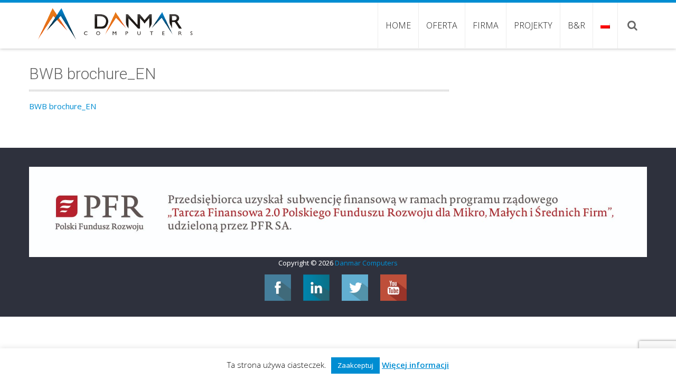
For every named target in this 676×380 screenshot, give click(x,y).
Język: (605, 25)
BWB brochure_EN (62, 106)
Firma (486, 25)
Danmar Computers (366, 263)
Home (398, 25)
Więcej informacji (415, 364)
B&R (576, 25)
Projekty (533, 25)
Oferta (441, 25)
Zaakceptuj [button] (355, 365)
